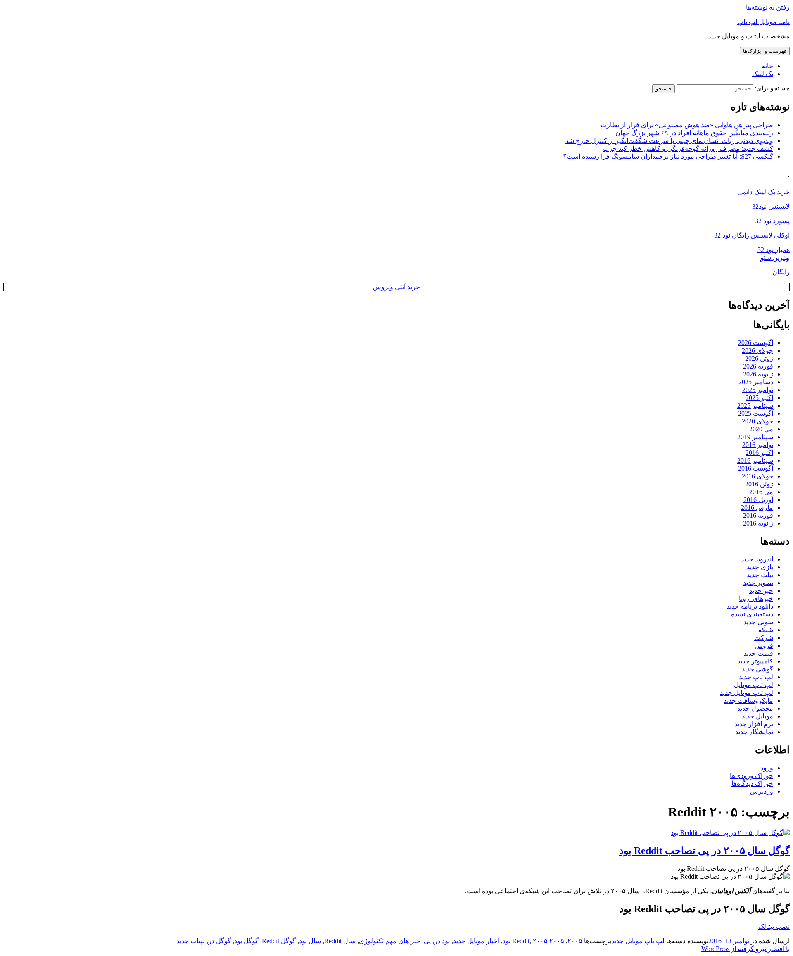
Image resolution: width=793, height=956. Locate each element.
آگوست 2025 (755, 413)
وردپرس (761, 791)
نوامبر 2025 (757, 389)
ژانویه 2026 (758, 374)
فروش (764, 645)
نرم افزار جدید (753, 724)
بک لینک (762, 73)
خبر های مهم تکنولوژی (389, 940)
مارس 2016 (757, 507)
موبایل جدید (757, 716)
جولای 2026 (757, 350)
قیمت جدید (758, 653)
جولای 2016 (757, 476)
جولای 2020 (757, 421)
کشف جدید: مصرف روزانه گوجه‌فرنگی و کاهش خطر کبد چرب (688, 148)
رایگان (781, 272)
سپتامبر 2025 (755, 405)
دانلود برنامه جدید (750, 606)
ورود (766, 767)
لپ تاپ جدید (756, 676)
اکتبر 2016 (759, 452)
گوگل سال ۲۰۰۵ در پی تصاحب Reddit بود (704, 850)
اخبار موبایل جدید (476, 940)
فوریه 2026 (758, 366)
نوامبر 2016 (757, 444)
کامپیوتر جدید (755, 661)
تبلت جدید (760, 574)
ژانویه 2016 (758, 523)
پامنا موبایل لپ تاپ (763, 21)
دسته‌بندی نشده (752, 614)
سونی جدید (758, 621)
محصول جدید (755, 708)
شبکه (765, 629)
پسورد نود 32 (772, 220)
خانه (767, 65)
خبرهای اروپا (756, 598)
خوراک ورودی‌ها (751, 775)
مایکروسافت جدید (748, 700)
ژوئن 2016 (759, 484)
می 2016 (761, 491)
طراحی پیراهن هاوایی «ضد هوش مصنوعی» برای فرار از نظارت (687, 124)
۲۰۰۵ (574, 940)
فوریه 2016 (758, 515)
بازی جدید (760, 567)
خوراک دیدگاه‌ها (752, 783)
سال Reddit (340, 940)
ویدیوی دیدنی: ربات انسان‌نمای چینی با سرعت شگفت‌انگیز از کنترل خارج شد (669, 140)
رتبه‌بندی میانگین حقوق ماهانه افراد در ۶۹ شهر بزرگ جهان (694, 132)
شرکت (763, 637)
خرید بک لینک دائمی (763, 191)
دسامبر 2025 (755, 381)
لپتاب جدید (190, 940)
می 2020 (761, 429)
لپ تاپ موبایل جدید (746, 692)
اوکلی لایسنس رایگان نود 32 (752, 235)
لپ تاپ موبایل (753, 684)
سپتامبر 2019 (755, 436)
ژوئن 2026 (759, 358)
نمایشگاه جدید (754, 731)
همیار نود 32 (773, 249)
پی (427, 940)
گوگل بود (246, 940)
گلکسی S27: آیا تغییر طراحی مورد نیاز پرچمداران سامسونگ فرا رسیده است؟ (668, 156)
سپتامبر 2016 (755, 460)
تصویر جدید (758, 582)
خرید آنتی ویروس (396, 286)
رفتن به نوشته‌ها (768, 7)
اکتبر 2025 (759, 397)
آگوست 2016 (755, 468)
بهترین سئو (775, 257)
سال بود (310, 940)
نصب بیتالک (774, 926)
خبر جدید (761, 590)
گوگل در (219, 940)
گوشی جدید (757, 669)
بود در (442, 940)
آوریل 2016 (758, 499)
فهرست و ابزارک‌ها (764, 51)
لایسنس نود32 (771, 206)
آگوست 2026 (755, 342)
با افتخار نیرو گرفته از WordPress (745, 948)
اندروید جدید (757, 559)
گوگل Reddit (279, 940)
